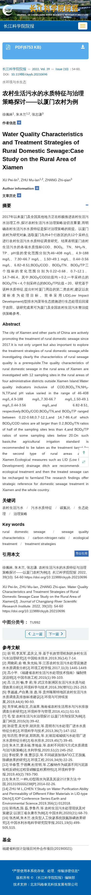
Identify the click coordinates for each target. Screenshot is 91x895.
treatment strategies (40, 544)
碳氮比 (65, 508)
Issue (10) (62, 69)
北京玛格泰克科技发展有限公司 (54, 884)
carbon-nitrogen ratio (49, 538)
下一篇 (54, 634)
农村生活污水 (12, 508)
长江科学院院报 (14, 69)
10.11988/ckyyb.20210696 (29, 74)
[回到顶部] (84, 452)
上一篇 (36, 634)
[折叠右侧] (84, 462)
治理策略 (20, 514)
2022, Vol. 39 (41, 69)
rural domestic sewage (23, 532)
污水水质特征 (41, 508)
